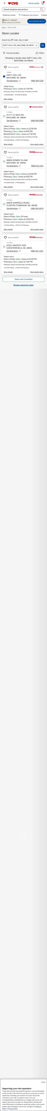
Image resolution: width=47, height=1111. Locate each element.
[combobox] (20, 45)
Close (43, 1082)
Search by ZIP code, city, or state (15, 40)
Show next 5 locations (23, 279)
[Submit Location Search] (42, 45)
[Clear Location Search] (36, 45)
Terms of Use (13, 1109)
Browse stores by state (23, 285)
